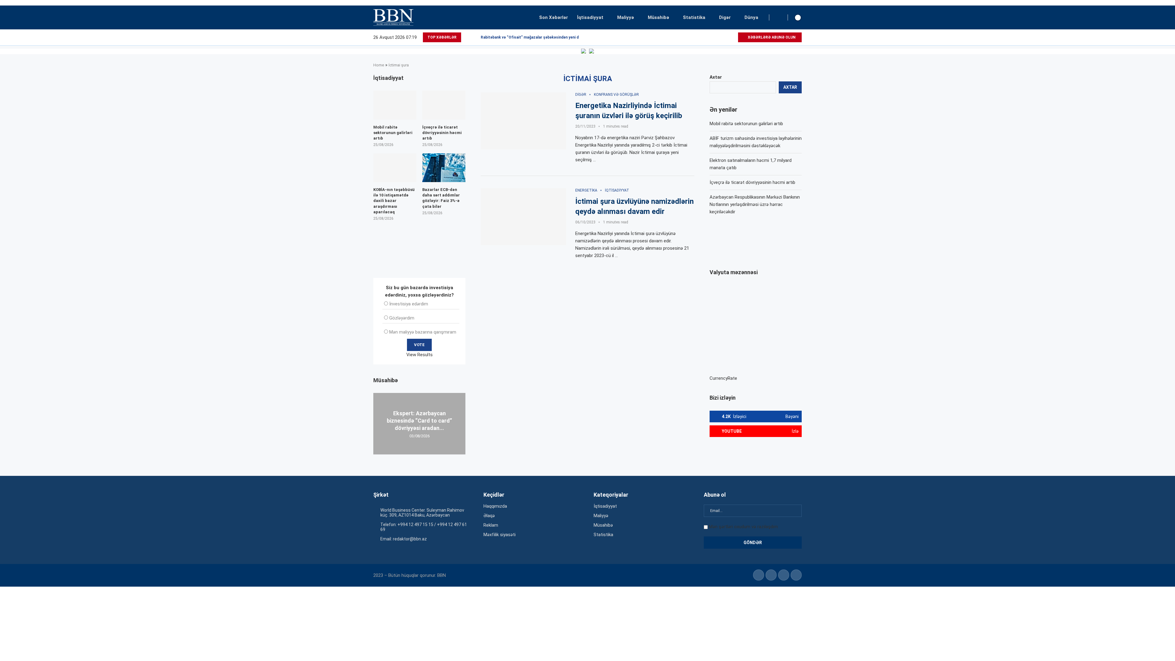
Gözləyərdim (401, 318)
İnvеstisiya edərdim (408, 304)
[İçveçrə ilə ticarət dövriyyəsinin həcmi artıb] (443, 105)
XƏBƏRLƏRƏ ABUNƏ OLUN (771, 37)
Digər (725, 17)
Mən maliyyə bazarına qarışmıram (422, 332)
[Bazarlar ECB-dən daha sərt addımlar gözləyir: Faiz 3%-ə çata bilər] (443, 167)
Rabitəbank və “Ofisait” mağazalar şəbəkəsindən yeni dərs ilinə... (538, 37)
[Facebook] (712, 37)
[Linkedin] (719, 37)
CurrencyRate (723, 378)
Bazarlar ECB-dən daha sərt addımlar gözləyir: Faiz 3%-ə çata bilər (441, 198)
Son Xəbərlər (553, 17)
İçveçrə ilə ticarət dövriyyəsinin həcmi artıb (752, 182)
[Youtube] (726, 37)
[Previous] (467, 37)
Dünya (751, 17)
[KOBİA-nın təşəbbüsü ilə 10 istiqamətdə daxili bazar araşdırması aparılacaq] (394, 167)
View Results (419, 354)
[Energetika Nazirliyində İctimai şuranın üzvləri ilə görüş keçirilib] (523, 120)
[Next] (475, 37)
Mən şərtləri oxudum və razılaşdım (743, 526)
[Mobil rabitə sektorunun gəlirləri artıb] (394, 105)
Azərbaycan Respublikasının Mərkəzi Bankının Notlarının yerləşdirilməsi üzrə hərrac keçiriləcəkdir (755, 204)
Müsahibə (658, 17)
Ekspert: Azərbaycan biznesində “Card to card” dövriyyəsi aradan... (419, 420)
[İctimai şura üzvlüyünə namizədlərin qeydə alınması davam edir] (523, 216)
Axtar (716, 77)
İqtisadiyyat (590, 17)
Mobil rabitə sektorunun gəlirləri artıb (746, 123)
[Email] (733, 37)
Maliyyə (625, 17)
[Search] (778, 17)
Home (378, 65)
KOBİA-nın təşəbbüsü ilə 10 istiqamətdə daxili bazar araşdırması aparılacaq (394, 200)
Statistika (694, 17)
